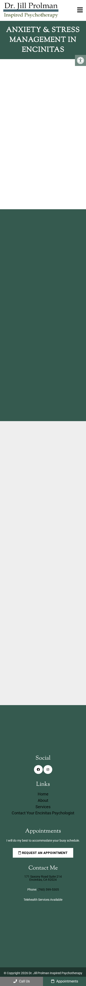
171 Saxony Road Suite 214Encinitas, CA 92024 (43, 878)
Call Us (24, 981)
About (43, 800)
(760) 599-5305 (32, 634)
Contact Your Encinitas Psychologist (43, 813)
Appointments (66, 981)
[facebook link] (38, 769)
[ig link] (47, 769)
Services (43, 806)
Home (43, 794)
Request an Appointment (41, 187)
